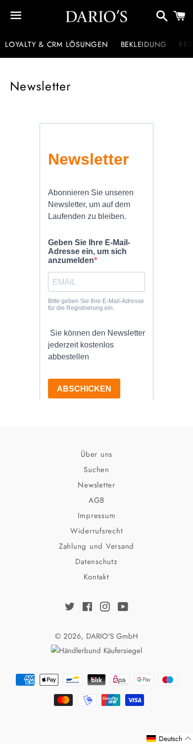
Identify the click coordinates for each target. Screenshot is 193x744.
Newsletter (96, 485)
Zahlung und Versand (96, 546)
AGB (96, 500)
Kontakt (96, 576)
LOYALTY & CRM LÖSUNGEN (56, 44)
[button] (169, 738)
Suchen (96, 469)
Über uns (96, 454)
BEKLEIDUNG (144, 44)
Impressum (97, 515)
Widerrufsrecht (96, 530)
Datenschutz (96, 561)
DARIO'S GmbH (112, 636)
